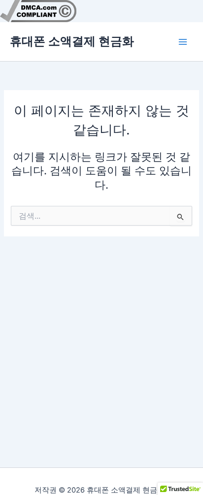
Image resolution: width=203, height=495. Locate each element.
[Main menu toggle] (182, 42)
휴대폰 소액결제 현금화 (72, 41)
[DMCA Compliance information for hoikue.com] (38, 10)
